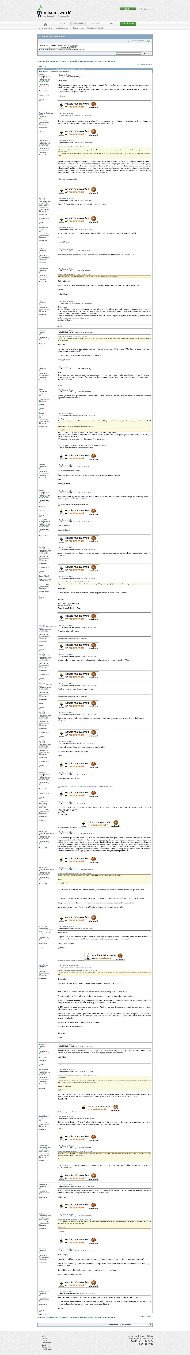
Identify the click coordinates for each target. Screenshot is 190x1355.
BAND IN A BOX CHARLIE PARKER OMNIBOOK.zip (76, 786)
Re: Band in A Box (66, 113)
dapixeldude (43, 1045)
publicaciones (62, 28)
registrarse (74, 45)
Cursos (45, 1341)
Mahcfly (42, 75)
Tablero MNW (69, 56)
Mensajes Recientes (53, 56)
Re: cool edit (64, 367)
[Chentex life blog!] (41, 649)
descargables (78, 28)
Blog (111, 23)
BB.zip (62, 504)
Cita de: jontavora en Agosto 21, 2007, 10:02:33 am (74, 274)
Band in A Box (111, 61)
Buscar (62, 56)
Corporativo (95, 23)
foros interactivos (95, 28)
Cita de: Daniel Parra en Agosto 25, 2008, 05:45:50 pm (75, 1151)
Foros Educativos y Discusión (66, 61)
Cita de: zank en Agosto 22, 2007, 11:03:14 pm (72, 336)
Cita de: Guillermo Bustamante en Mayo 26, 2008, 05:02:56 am (77, 970)
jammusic (43, 1249)
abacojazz (43, 520)
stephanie (42, 331)
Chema (41, 413)
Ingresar (77, 56)
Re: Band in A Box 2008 (68, 965)
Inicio (44, 1336)
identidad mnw (45, 28)
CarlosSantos (44, 140)
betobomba (43, 802)
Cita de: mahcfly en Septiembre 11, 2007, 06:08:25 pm (75, 582)
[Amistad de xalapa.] (41, 99)
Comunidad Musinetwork (46, 61)
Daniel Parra (43, 1116)
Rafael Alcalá (44, 576)
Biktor (41, 390)
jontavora (42, 249)
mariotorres (43, 227)
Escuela (62, 23)
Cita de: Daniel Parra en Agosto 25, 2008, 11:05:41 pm (75, 1219)
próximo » (148, 64)
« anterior (140, 64)
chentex (42, 625)
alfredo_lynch (44, 1291)
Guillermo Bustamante (43, 927)
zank (40, 301)
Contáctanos (128, 23)
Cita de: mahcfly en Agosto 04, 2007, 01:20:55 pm (73, 146)
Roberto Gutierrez (46, 113)
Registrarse (84, 56)
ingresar (66, 45)
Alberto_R (43, 832)
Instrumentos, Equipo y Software (89, 61)
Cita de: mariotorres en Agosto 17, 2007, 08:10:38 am (74, 873)
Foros (43, 56)
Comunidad (78, 23)
